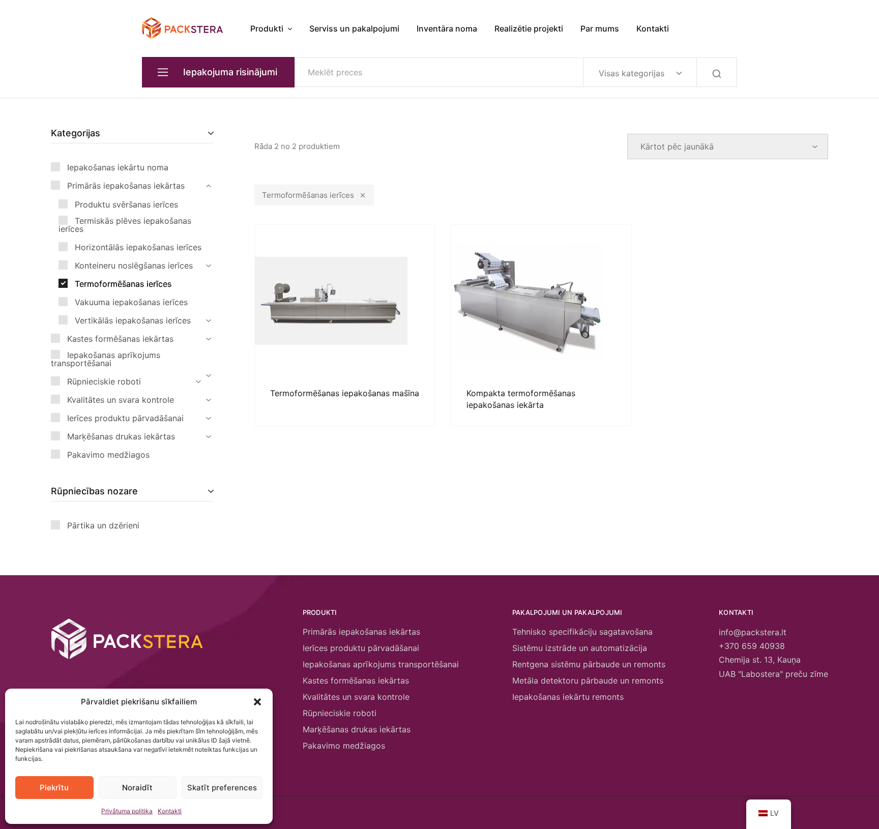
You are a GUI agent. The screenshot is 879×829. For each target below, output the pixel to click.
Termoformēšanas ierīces (308, 195)
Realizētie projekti (528, 28)
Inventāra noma (447, 28)
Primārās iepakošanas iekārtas (361, 632)
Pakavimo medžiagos (344, 746)
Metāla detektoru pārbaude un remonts (587, 680)
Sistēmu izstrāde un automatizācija (579, 648)
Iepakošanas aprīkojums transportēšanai (381, 664)
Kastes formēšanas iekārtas (356, 680)
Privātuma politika (127, 811)
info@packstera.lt (752, 632)
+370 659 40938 (752, 646)
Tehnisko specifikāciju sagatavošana (582, 632)
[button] (257, 702)
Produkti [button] (266, 28)
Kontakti (170, 811)
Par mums (599, 28)
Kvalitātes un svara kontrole (356, 697)
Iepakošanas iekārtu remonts (568, 697)
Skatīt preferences (222, 787)
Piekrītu (54, 787)
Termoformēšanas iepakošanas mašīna (344, 393)
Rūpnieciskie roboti (339, 713)
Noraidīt (137, 787)
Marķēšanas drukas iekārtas (357, 729)
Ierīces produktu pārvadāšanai (361, 648)
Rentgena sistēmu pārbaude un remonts (588, 664)
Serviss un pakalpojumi (354, 28)
